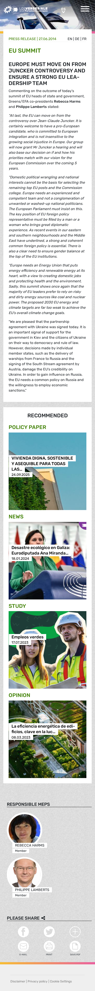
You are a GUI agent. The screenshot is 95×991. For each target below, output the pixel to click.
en (70, 39)
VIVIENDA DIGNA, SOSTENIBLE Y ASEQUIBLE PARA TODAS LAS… (42, 464)
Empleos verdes (27, 637)
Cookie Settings (61, 981)
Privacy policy (38, 981)
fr (84, 39)
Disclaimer (17, 981)
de (77, 39)
